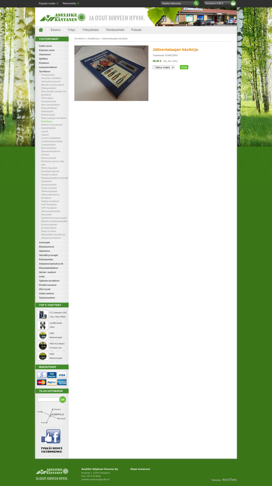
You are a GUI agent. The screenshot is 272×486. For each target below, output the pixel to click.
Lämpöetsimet (48, 144)
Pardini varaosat (47, 285)
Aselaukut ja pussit (50, 81)
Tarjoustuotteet (47, 298)
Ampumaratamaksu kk (51, 264)
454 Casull (44, 289)
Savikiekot (46, 181)
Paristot (45, 154)
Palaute (136, 29)
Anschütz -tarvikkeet (51, 78)
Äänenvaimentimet (50, 211)
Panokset (44, 63)
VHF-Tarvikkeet (49, 208)
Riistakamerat (46, 246)
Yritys (71, 29)
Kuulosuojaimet (49, 224)
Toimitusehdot (115, 29)
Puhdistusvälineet (50, 171)
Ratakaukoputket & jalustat (54, 178)
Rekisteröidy (69, 3)
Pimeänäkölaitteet (48, 268)
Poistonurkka (46, 259)
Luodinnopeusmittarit (52, 141)
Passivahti (46, 214)
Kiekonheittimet (49, 108)
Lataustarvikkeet (48, 67)
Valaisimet (44, 251)
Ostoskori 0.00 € (214, 3)
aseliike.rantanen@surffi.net (95, 479)
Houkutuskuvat (48, 101)
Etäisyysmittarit (48, 88)
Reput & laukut (48, 231)
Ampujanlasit (47, 75)
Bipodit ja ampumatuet (52, 85)
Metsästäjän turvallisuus (53, 234)
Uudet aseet (45, 46)
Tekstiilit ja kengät (48, 255)
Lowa (42, 276)
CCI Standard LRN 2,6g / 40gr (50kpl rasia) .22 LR (58, 316)
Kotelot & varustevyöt (51, 124)
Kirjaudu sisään (47, 3)
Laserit (44, 131)
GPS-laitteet (47, 98)
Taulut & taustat (49, 188)
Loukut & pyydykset (51, 138)
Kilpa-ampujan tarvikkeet (53, 118)
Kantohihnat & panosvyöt (53, 218)
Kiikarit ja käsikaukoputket (54, 221)
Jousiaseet (45, 54)
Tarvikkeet (44, 71)
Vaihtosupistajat (49, 191)
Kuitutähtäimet (48, 128)
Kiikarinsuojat (48, 115)
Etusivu (56, 29)
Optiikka (43, 58)
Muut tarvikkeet (48, 148)
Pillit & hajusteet (49, 168)
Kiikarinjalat (47, 111)
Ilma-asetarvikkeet (50, 105)
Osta (184, 67)
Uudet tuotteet (46, 293)
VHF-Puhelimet (49, 204)
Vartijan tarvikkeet (50, 201)
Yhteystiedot (90, 29)
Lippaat (45, 134)
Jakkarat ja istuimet (51, 238)
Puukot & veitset (49, 174)
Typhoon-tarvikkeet (49, 281)
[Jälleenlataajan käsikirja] (111, 100)
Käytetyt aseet (47, 50)
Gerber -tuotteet (47, 272)
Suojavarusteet (48, 184)
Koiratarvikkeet (48, 228)
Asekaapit (44, 242)
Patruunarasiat (48, 158)
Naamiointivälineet (50, 151)
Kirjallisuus (46, 121)
